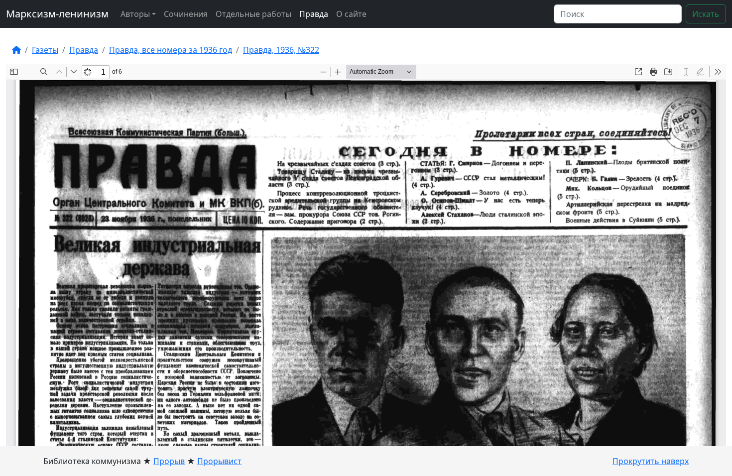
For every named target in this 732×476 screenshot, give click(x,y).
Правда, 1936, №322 (281, 49)
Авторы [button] (135, 13)
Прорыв (169, 461)
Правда (313, 13)
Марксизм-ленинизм (57, 13)
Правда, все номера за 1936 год (170, 49)
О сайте (351, 13)
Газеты (45, 49)
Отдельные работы (253, 13)
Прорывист (219, 461)
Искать (706, 13)
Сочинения (186, 13)
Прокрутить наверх (650, 461)
